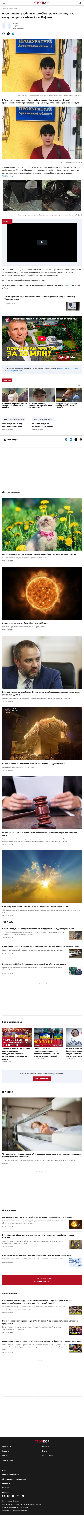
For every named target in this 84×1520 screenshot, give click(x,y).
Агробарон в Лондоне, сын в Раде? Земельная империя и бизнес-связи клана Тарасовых (41, 1341)
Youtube (75, 368)
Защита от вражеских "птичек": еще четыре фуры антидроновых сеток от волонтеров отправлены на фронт (17, 1053)
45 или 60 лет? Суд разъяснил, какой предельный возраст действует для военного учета (39, 834)
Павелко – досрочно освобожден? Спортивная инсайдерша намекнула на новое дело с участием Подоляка (41, 693)
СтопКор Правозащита (10, 1475)
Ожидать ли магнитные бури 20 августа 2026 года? (25, 623)
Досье (4, 1455)
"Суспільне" (7, 176)
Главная (5, 9)
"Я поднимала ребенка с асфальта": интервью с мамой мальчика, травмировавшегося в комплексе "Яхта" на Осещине (41, 1155)
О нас (4, 1470)
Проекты (5, 1446)
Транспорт (13, 9)
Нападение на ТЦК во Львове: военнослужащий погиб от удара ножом (34, 964)
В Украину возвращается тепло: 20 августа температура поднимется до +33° (36, 906)
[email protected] (22, 1510)
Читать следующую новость (43, 419)
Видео (44, 1446)
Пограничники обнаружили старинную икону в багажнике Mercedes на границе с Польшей (38, 1236)
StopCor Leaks (9, 1293)
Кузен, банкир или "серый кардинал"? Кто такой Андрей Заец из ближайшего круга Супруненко (40, 1322)
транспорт (7, 380)
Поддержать (44, 1078)
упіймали (68, 285)
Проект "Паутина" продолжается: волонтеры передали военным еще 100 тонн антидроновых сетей (46, 1052)
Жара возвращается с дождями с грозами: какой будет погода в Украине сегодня (39, 554)
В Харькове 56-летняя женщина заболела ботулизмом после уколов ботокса (36, 1255)
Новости (5, 1451)
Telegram (61, 368)
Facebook (68, 368)
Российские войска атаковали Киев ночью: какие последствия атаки (33, 763)
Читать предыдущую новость (13, 419)
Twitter (6, 371)
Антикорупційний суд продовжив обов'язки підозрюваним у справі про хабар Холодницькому (39, 298)
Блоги (44, 1451)
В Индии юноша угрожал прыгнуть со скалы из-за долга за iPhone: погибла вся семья (40, 946)
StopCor (16, 24)
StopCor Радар (7, 1460)
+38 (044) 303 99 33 (42, 1281)
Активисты (6, 1483)
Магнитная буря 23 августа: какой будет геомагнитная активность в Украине (37, 1217)
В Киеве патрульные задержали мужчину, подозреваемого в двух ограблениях (38, 928)
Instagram (13, 371)
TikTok (20, 371)
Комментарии (12, 439)
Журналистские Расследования (14, 1479)
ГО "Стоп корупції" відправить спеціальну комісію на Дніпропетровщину (42, 427)
